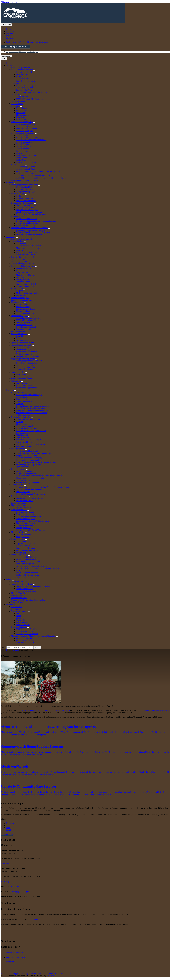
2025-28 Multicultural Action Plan (29, 320)
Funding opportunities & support (29, 361)
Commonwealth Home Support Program (32, 489)
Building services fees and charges (29, 458)
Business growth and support (22, 203)
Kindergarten (21, 270)
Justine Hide (21, 110)
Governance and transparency (23, 133)
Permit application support (26, 219)
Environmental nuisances (26, 559)
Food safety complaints (25, 564)
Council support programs (26, 363)
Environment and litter (25, 471)
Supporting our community (21, 345)
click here (35, 919)
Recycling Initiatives (24, 442)
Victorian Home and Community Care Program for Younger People (42, 487)
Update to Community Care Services (30, 494)
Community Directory (24, 370)
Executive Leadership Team (22, 122)
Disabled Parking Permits (26, 473)
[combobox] (15, 47)
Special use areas (22, 467)
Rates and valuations (19, 510)
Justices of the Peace (24, 90)
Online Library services (25, 313)
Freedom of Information (25, 151)
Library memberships (24, 311)
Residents (10, 390)
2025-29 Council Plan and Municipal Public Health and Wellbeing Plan (44, 178)
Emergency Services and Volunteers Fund (32, 521)
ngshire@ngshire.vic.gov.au (21, 891)
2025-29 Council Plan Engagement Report (33, 176)
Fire (17, 613)
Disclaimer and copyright (11, 973)
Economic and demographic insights (30, 230)
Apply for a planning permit (27, 225)
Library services (17, 302)
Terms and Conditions (63, 973)
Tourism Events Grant (24, 589)
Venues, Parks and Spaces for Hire (29, 498)
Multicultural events (24, 325)
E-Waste (19, 422)
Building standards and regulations (29, 460)
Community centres (18, 259)
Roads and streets (23, 546)
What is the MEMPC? (25, 638)
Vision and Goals (18, 164)
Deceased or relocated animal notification (32, 406)
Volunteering (16, 381)
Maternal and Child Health (26, 275)
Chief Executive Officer (25, 124)
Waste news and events (25, 446)
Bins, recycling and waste (21, 417)
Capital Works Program (25, 543)
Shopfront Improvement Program (29, 212)
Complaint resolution (24, 97)
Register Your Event (19, 595)
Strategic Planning (23, 537)
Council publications (24, 146)
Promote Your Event (19, 598)
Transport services (18, 372)
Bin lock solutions (23, 433)
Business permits (17, 216)
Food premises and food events (28, 561)
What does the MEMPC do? (27, 643)
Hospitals (19, 291)
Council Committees (24, 142)
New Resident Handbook (26, 327)
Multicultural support (19, 316)
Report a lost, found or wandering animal (32, 410)
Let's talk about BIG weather (27, 356)
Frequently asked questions (26, 455)
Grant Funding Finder (24, 187)
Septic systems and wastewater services (31, 566)
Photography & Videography (27, 552)
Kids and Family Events (25, 286)
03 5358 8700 (15, 886)
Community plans (23, 347)
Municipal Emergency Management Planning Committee (33, 636)
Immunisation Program (25, 268)
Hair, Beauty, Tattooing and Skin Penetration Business (37, 568)
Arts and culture (17, 241)
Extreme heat (21, 620)
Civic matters (16, 83)
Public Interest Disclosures (26, 155)
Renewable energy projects (21, 239)
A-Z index (49, 973)
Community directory (19, 261)
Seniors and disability (19, 334)
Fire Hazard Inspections (20, 505)
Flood (18, 616)
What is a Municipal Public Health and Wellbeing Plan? (38, 171)
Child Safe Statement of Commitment (31, 140)
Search (3, 647)
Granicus (50, 976)
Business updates (18, 194)
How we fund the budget (26, 162)
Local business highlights (26, 201)
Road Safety (21, 374)
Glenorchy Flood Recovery (27, 634)
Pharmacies (20, 295)
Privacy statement (29, 973)
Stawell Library (22, 304)
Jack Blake (20, 113)
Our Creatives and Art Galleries (28, 246)
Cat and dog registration (25, 401)
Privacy (19, 153)
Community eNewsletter (25, 367)
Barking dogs (21, 399)
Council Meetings (18, 101)
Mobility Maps (22, 340)
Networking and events (25, 207)
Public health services (19, 555)
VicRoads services (18, 577)
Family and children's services (23, 266)
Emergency (10, 604)
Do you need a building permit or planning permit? (36, 221)
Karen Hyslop (21, 108)
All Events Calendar (19, 582)
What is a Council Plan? (25, 169)
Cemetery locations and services (23, 257)
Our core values (22, 79)
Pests (18, 570)
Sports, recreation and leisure (22, 343)
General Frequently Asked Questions (30, 530)
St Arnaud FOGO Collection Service (30, 444)
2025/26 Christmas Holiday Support (30, 99)
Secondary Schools (23, 282)
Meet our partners (23, 322)
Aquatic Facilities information (27, 557)
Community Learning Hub (26, 365)
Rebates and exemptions (25, 519)
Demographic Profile (24, 72)
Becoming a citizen (23, 329)
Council (9, 65)
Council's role (16, 607)
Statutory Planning (23, 534)
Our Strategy (21, 243)
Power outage (21, 622)
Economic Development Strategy (29, 234)
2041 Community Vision (26, 173)
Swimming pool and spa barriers (29, 464)
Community (10, 237)
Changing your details (24, 525)
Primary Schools (22, 279)
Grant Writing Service (24, 189)
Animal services (17, 392)
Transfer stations (22, 437)
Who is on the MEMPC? (26, 640)
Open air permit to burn (25, 480)
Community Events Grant (26, 591)
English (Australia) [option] (22, 52)
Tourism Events (17, 602)
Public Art (20, 250)
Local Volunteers (22, 383)
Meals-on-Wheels (23, 492)
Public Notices (22, 158)
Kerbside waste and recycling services (31, 431)
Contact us (15, 94)
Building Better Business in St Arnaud (31, 214)
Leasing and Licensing (25, 501)
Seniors (19, 338)
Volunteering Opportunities (26, 388)
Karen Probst (21, 119)
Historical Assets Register (26, 255)
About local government (20, 67)
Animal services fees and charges (29, 395)
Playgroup (20, 277)
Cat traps (19, 404)
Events (8, 579)
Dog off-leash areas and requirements (30, 408)
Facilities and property (20, 496)
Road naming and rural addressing (24, 180)
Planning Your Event (19, 593)
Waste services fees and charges (28, 440)
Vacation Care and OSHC (26, 284)
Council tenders (17, 104)
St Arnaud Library (23, 307)
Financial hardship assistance (27, 523)
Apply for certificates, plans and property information (37, 453)
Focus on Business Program (27, 210)
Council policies (22, 149)
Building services (18, 449)
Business (9, 182)
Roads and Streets (18, 539)
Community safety (18, 469)
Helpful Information (24, 385)
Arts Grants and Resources (26, 252)
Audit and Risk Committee (26, 137)
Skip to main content (9, 2)
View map (5, 863)
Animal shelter (22, 397)
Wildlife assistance (23, 415)
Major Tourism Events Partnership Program (33, 586)
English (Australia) (28, 42)
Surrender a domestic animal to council (31, 413)
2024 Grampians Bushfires (26, 629)
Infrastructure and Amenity (26, 128)
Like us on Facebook (14, 953)
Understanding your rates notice (28, 516)
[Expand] (34, 70)
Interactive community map (22, 300)
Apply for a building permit (27, 223)
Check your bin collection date (28, 419)
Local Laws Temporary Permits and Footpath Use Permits (39, 476)
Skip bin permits (22, 435)
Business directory (23, 196)
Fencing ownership (18, 503)
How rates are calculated (25, 512)
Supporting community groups (23, 358)
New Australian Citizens (25, 88)
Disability (20, 336)
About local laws (22, 135)
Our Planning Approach (25, 167)
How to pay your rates (25, 514)
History (19, 76)
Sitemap (41, 973)
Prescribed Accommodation (27, 573)
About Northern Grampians (22, 70)
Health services (17, 288)
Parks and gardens (18, 331)
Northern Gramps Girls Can (27, 354)
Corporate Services (23, 126)
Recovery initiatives (19, 627)
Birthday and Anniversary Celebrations (31, 92)
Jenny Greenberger (23, 117)
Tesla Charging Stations (25, 376)
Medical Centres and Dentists (27, 293)
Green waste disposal (24, 426)
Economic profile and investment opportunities (29, 228)
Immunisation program (20, 298)
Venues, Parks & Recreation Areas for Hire (28, 600)
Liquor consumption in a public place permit (33, 478)
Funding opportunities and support (24, 185)
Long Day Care (22, 273)
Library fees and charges (25, 309)
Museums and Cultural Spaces (28, 248)
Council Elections (23, 144)
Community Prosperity (25, 131)
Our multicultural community (27, 318)
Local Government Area (25, 81)
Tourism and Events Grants (22, 584)
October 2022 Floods (24, 631)
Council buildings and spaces (22, 264)
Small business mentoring (26, 205)
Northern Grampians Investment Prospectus (33, 232)
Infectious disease (23, 625)
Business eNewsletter (24, 198)
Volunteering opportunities (26, 352)
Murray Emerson (22, 115)
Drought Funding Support (26, 191)
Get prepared (16, 609)
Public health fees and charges (28, 575)
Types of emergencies (19, 611)
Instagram (10, 962)
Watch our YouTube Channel (17, 957)
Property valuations (23, 528)
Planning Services (18, 532)
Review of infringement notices (28, 482)
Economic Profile (23, 74)
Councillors (15, 106)
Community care (17, 485)
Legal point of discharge (25, 548)
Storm (18, 618)
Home (7, 650)
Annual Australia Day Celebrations (30, 85)
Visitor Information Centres (22, 379)
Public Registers (22, 160)
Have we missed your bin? (26, 428)
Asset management (23, 541)
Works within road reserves (27, 550)
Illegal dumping (22, 424)
